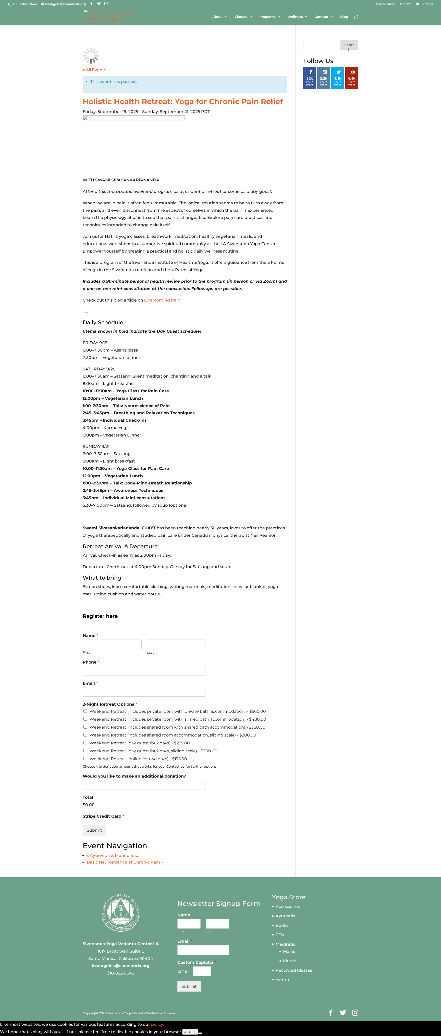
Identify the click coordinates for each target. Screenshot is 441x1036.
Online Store (385, 4)
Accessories (288, 906)
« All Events (94, 69)
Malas (289, 951)
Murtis (289, 960)
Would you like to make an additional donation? (134, 776)
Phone (91, 662)
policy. (157, 1024)
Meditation (287, 944)
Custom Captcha (196, 962)
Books (282, 925)
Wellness (295, 17)
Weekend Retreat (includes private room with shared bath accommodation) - (178, 719)
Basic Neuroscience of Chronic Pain (125, 862)
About (217, 17)
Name (90, 635)
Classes (241, 17)
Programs (267, 17)
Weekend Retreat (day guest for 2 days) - (140, 743)
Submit (94, 830)
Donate (405, 4)
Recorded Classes (294, 970)
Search (349, 46)
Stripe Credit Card (103, 816)
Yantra (282, 979)
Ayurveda (286, 916)
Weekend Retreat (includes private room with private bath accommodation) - (178, 711)
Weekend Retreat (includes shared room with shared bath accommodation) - (177, 727)
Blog (344, 17)
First (86, 652)
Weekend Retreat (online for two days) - (138, 758)
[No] (200, 1033)
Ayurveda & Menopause (113, 855)
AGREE (190, 1032)
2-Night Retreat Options (110, 704)
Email (90, 683)
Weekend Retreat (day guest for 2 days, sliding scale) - (153, 750)
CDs (280, 934)
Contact (321, 17)
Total (88, 797)
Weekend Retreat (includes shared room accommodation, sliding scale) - (173, 735)
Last (150, 652)
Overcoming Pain (162, 300)
